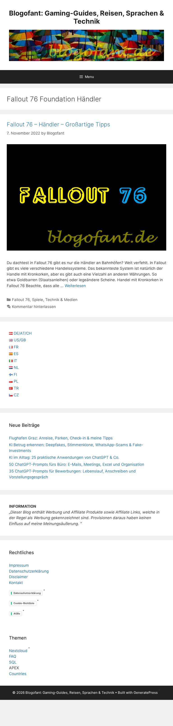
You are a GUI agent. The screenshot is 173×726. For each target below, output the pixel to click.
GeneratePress (146, 692)
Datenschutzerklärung (29, 571)
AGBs (17, 613)
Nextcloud (18, 650)
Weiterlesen (75, 285)
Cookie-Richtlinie (24, 603)
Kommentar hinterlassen (34, 306)
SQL (13, 662)
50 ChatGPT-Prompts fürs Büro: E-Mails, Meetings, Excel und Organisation (76, 464)
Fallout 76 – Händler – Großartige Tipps (58, 124)
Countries (17, 673)
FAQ (12, 656)
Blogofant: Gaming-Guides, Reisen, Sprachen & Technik (86, 17)
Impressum (19, 565)
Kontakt (16, 582)
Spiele (37, 299)
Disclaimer (18, 577)
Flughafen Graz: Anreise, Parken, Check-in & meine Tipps (61, 438)
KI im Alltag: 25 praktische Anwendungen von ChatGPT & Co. (64, 457)
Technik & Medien (61, 299)
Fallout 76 (21, 299)
